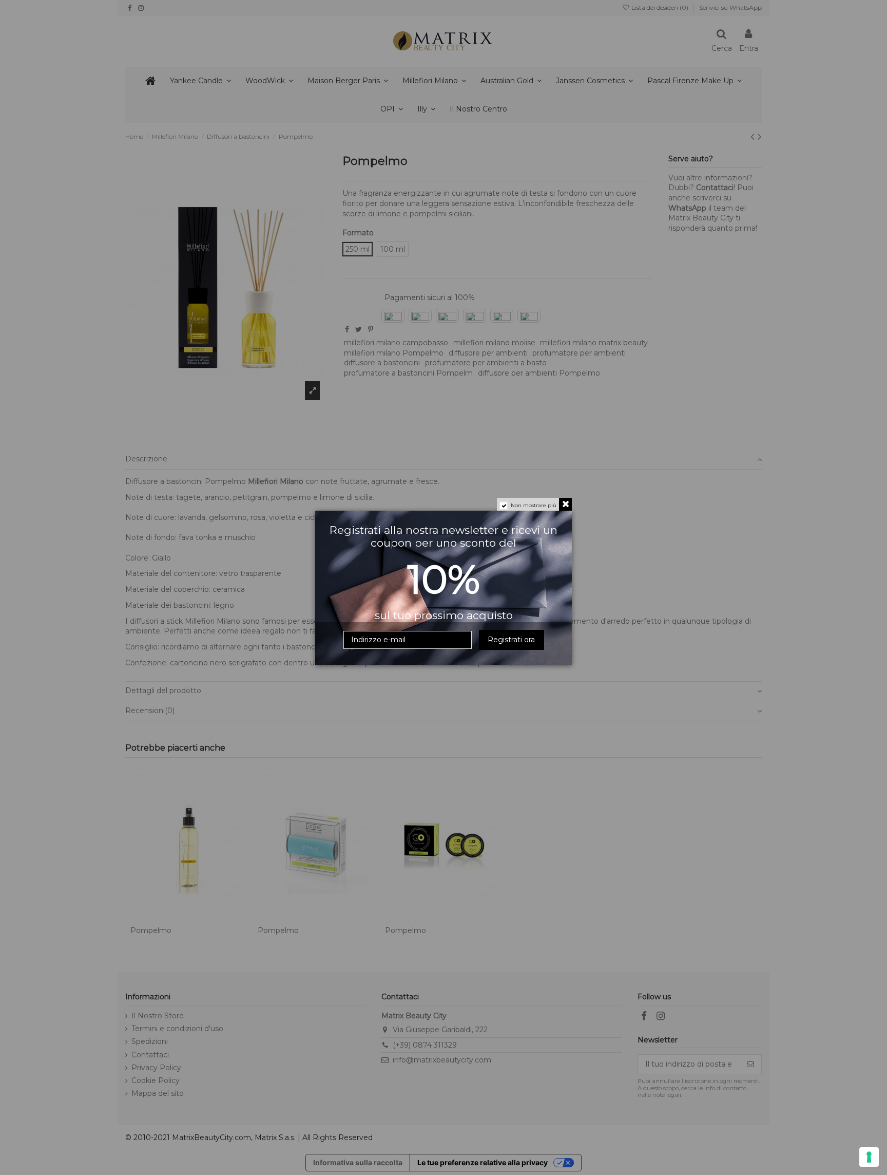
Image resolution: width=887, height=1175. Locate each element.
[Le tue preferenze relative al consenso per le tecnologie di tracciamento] (869, 1157)
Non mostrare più (533, 505)
